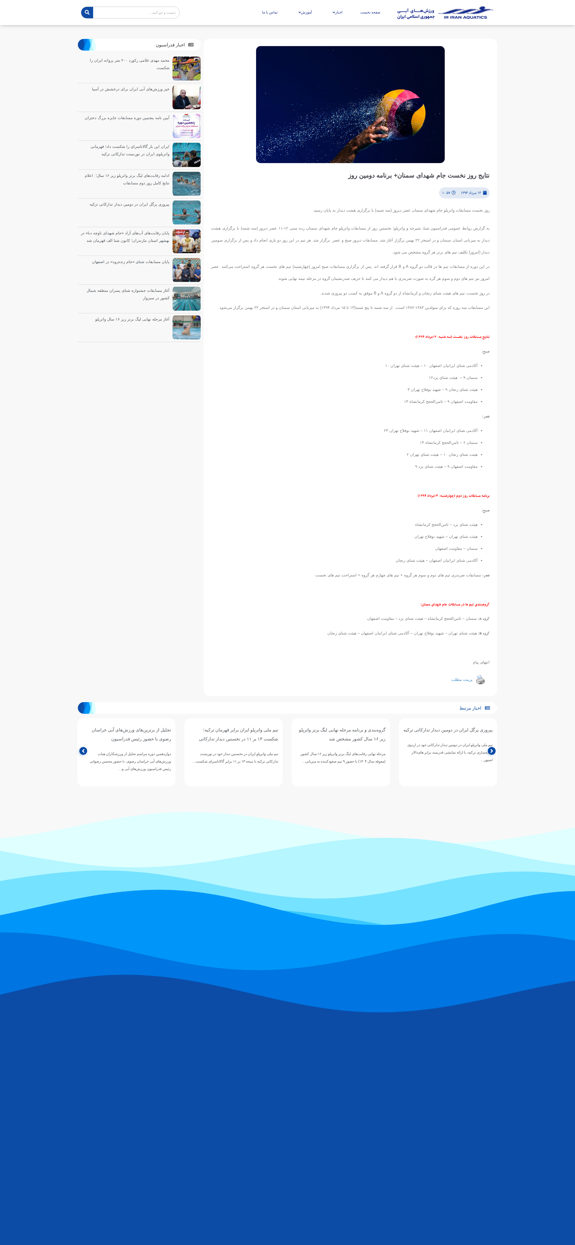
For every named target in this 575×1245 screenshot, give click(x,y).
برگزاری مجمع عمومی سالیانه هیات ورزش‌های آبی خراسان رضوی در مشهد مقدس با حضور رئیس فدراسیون (127, 738)
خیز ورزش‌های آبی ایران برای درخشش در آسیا (131, 89)
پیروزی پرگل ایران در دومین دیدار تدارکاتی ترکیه (130, 204)
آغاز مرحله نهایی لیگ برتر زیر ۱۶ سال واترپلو (132, 319)
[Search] (87, 12)
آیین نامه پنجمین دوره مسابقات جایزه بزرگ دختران (127, 118)
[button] (175, 45)
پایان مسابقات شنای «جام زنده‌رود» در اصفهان (131, 261)
